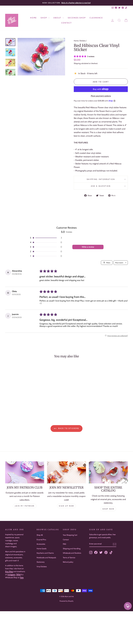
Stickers (83, 41)
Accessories (41, 544)
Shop (44, 18)
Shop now (108, 509)
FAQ (64, 544)
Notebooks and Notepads (46, 557)
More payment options (101, 96)
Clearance (96, 18)
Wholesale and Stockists (72, 553)
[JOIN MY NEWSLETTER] (66, 472)
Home (33, 18)
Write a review (88, 247)
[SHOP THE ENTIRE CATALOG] (108, 472)
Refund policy (68, 562)
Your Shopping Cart (70, 535)
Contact (66, 23)
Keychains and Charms (45, 553)
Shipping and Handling (71, 548)
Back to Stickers (68, 428)
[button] (80, 56)
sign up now (66, 506)
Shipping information (101, 179)
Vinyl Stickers (42, 566)
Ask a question (101, 186)
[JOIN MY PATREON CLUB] (24, 472)
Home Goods (41, 548)
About (58, 18)
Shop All (40, 535)
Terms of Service (69, 557)
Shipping (77, 63)
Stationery (41, 562)
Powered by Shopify (66, 601)
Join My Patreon (24, 506)
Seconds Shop (77, 18)
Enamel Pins (41, 540)
